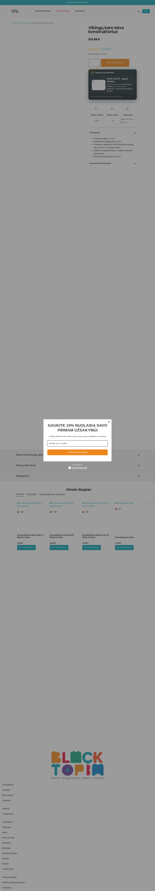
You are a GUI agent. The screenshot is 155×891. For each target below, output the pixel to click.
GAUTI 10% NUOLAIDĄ (77, 452)
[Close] (109, 422)
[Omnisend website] (77, 466)
